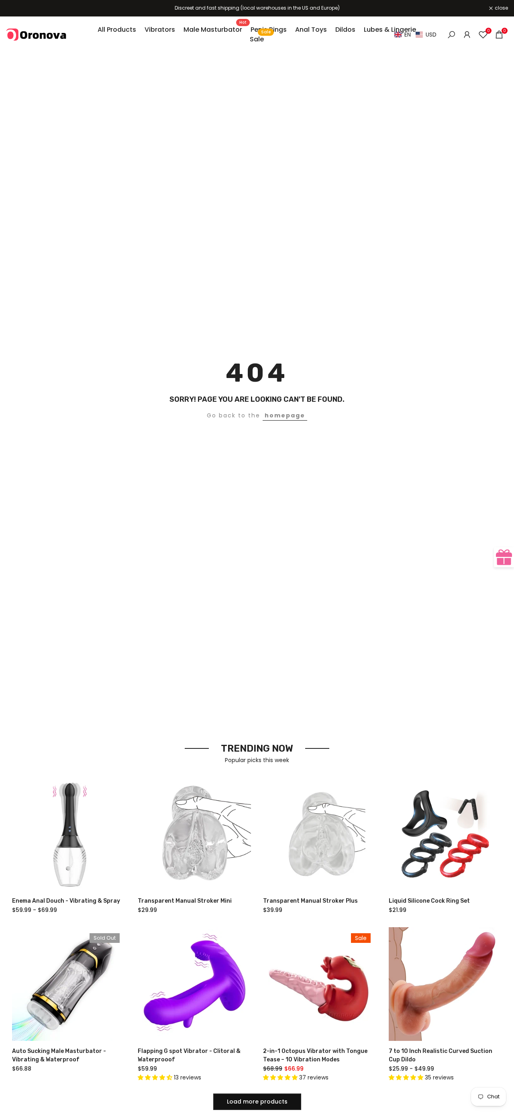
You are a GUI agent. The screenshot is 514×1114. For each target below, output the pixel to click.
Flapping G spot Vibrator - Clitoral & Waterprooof (189, 1055)
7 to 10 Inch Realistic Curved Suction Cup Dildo (440, 1055)
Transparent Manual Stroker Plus (310, 900)
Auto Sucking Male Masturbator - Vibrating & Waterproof (59, 1055)
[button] (415, 34)
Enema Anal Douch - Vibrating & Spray (66, 900)
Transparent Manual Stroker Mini (185, 900)
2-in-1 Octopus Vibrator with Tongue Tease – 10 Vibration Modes (315, 1055)
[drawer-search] (451, 34)
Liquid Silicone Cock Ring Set (429, 900)
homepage (285, 415)
